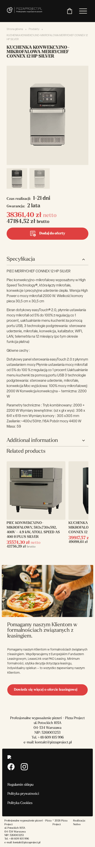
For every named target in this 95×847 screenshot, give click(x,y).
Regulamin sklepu (20, 785)
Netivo (76, 824)
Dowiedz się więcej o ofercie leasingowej (45, 690)
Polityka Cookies (20, 803)
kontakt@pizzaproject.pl (53, 742)
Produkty (34, 29)
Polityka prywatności (23, 794)
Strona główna (15, 29)
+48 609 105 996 (51, 737)
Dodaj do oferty (52, 233)
